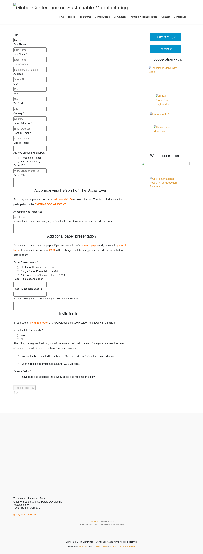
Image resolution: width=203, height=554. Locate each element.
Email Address (22, 123)
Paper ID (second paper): (27, 288)
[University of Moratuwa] (166, 137)
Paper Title (19, 175)
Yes (23, 335)
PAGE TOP (195, 534)
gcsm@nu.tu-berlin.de (24, 514)
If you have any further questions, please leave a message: (46, 298)
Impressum (94, 521)
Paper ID (19, 165)
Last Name (20, 54)
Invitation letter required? (28, 330)
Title (15, 35)
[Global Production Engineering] (166, 101)
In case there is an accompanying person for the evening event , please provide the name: (63, 221)
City (16, 83)
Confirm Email (22, 133)
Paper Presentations (25, 262)
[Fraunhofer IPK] (166, 116)
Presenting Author (31, 157)
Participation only (30, 161)
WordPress (83, 546)
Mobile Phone (21, 142)
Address (18, 74)
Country (18, 113)
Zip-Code (19, 103)
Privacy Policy (22, 371)
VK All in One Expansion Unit (122, 546)
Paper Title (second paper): (28, 279)
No (22, 339)
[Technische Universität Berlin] (166, 78)
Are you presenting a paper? (30, 152)
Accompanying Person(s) (28, 211)
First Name (20, 44)
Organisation (21, 64)
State (16, 93)
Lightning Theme (100, 546)
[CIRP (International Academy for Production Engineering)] (166, 182)
